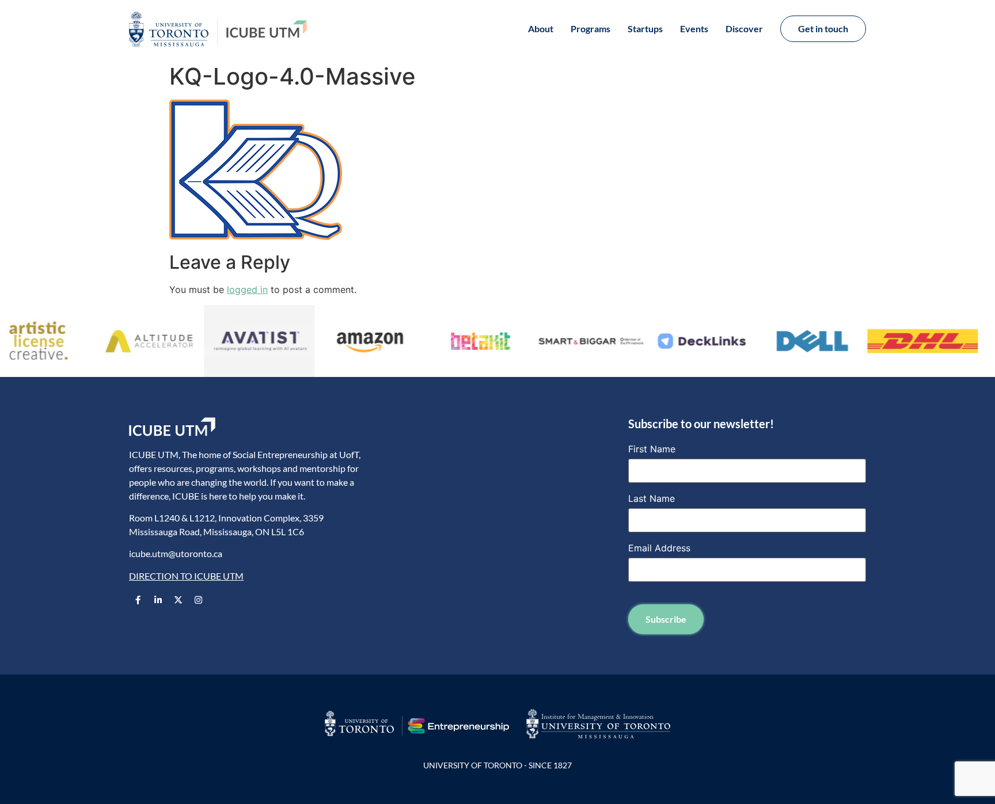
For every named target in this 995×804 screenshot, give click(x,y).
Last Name (651, 498)
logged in (247, 289)
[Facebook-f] (137, 599)
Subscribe (665, 619)
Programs (590, 28)
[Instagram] (198, 599)
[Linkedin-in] (157, 599)
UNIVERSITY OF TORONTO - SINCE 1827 (497, 765)
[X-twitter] (178, 599)
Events (694, 28)
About (540, 28)
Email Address (659, 547)
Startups (645, 28)
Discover (744, 28)
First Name (651, 449)
